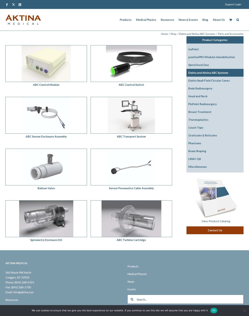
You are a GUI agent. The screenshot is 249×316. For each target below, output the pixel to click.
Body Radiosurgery (200, 88)
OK (214, 310)
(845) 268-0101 (24, 282)
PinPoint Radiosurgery (202, 104)
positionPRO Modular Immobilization (211, 57)
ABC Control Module (46, 84)
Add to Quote (38, 64)
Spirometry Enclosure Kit (46, 240)
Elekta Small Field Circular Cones (209, 80)
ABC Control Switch (131, 84)
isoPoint (193, 49)
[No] (244, 310)
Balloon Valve (46, 188)
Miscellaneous (197, 166)
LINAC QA (194, 158)
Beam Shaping (197, 151)
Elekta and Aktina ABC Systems (208, 72)
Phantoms (194, 143)
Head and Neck (197, 96)
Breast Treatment (199, 111)
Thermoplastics (198, 119)
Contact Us (215, 230)
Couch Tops (195, 127)
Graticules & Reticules (202, 135)
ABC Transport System (131, 136)
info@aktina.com (23, 292)
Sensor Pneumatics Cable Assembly (131, 188)
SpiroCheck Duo (198, 64)
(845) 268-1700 (21, 287)
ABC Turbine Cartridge (131, 240)
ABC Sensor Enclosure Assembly (46, 136)
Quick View (56, 64)
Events (131, 289)
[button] (237, 20)
